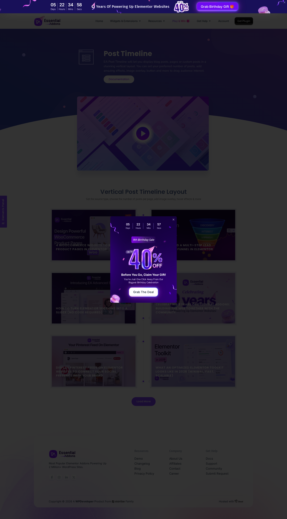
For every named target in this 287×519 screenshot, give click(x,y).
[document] (143, 259)
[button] (173, 219)
